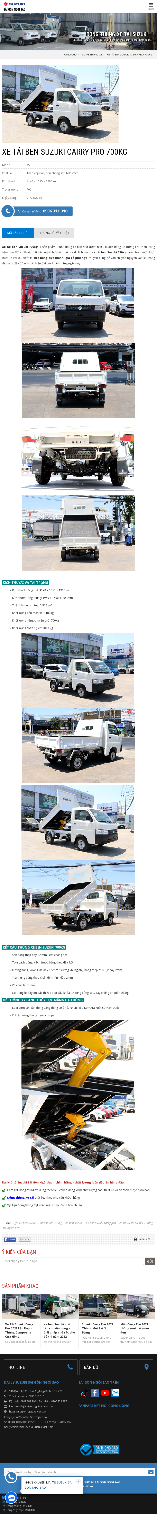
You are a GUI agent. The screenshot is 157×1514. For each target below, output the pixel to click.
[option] (78, 104)
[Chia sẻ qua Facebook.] (11, 1239)
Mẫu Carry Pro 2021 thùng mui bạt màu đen (134, 1328)
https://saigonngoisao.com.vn (27, 1411)
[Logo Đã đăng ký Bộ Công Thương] (98, 1449)
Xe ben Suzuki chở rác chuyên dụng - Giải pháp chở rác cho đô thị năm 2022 (59, 1330)
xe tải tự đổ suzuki (131, 1223)
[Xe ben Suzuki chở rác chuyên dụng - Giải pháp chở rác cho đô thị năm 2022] (59, 1306)
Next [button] (153, 1321)
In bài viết (144, 1239)
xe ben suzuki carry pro (101, 1223)
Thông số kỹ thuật (54, 233)
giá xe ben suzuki (25, 1223)
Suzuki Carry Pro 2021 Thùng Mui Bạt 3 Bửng (97, 1328)
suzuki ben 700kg (51, 1223)
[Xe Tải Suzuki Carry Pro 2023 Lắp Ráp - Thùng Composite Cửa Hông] (21, 1306)
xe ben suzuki (74, 1223)
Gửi (150, 1261)
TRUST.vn (86, 1486)
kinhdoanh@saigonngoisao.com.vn (31, 1406)
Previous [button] (4, 1321)
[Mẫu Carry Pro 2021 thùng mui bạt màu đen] (136, 1306)
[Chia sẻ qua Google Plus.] (26, 1239)
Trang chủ (70, 54)
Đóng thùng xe (92, 54)
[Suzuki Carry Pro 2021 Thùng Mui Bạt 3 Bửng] (98, 1306)
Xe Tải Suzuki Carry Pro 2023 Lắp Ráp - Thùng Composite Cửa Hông (19, 1330)
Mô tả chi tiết (18, 233)
